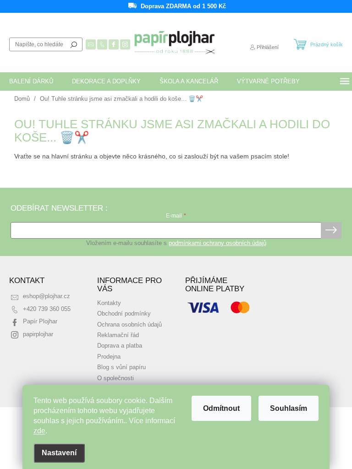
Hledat (74, 44)
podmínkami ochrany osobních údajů (217, 243)
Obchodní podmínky (124, 314)
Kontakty (109, 303)
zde (39, 431)
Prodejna (109, 357)
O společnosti (115, 378)
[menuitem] (31, 81)
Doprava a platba (119, 346)
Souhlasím (288, 408)
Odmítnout (221, 408)
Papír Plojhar (40, 321)
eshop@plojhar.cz (46, 296)
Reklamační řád (118, 335)
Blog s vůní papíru (121, 367)
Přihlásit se (331, 230)
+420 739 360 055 (47, 309)
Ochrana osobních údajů (129, 325)
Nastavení (59, 453)
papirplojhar (38, 334)
